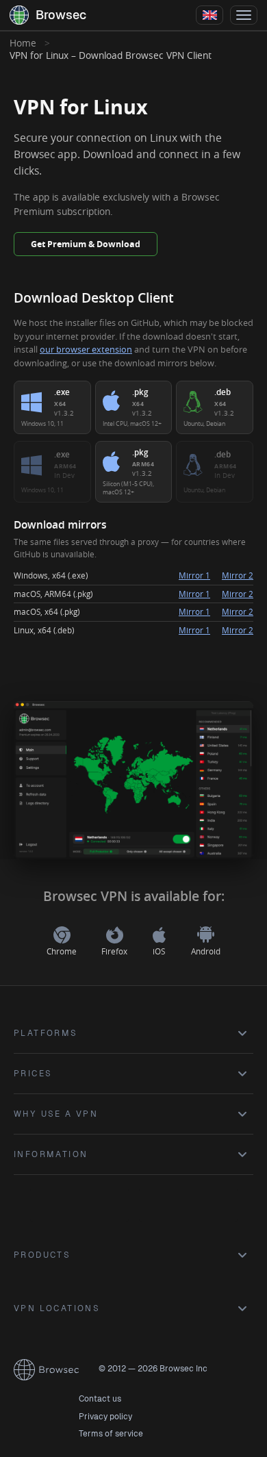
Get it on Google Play (79, 1205)
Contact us (100, 1399)
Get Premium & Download (85, 244)
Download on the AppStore (188, 1205)
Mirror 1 (194, 575)
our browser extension (86, 349)
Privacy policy (105, 1416)
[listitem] (52, 407)
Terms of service (111, 1434)
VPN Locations (57, 1308)
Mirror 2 (237, 575)
